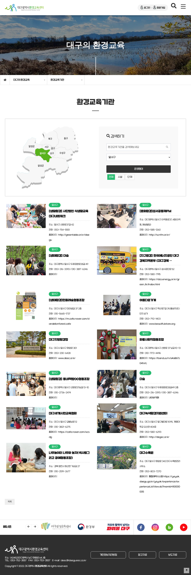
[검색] (167, 147)
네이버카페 (154, 397)
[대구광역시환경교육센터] (24, 7)
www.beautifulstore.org (162, 324)
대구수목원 (146, 453)
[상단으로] (187, 571)
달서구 (55, 205)
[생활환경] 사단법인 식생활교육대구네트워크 (68, 214)
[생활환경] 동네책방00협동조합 (69, 379)
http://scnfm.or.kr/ (159, 235)
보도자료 (172, 554)
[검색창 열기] (174, 6)
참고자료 (142, 554)
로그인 (147, 7)
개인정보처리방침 (108, 554)
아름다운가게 (148, 300)
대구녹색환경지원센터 (153, 413)
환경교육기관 (57, 80)
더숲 (142, 379)
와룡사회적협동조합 (152, 340)
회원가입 (161, 7)
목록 (10, 501)
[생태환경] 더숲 (59, 256)
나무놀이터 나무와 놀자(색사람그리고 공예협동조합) (69, 455)
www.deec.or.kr (66, 358)
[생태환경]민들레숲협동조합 (66, 300)
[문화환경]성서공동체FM (155, 211)
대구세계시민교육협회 (63, 413)
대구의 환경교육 (21, 80)
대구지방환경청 (58, 340)
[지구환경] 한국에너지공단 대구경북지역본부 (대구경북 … (159, 258)
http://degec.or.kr (159, 437)
